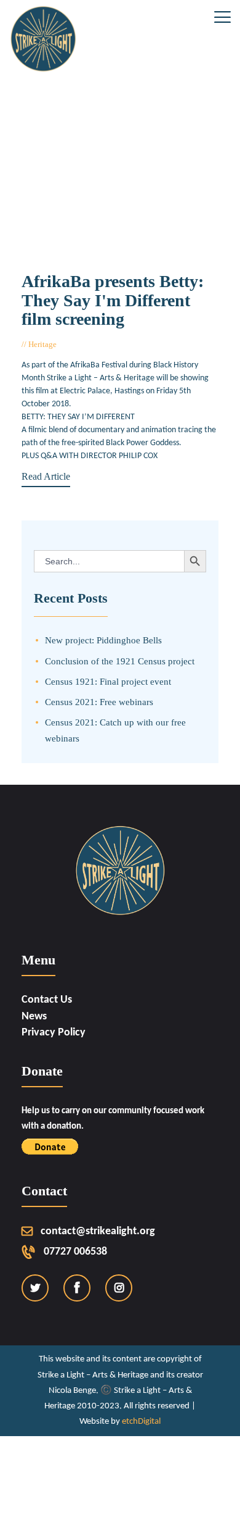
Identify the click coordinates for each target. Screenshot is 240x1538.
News (34, 1016)
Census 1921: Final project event (108, 681)
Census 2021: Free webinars (99, 701)
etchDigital (141, 1421)
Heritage (42, 344)
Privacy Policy (54, 1033)
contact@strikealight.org (98, 1231)
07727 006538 (75, 1252)
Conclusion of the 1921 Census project (119, 661)
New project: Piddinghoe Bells (103, 640)
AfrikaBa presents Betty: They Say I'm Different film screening (113, 300)
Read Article (46, 476)
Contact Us (47, 1000)
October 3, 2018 (89, 344)
